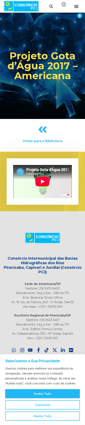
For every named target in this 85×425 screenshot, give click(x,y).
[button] (79, 15)
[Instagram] (22, 350)
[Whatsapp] (14, 350)
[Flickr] (71, 350)
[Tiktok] (46, 350)
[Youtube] (30, 350)
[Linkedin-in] (63, 350)
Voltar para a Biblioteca (43, 141)
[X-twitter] (54, 350)
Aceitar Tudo (42, 393)
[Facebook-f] (38, 350)
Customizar (42, 405)
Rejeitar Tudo (42, 416)
